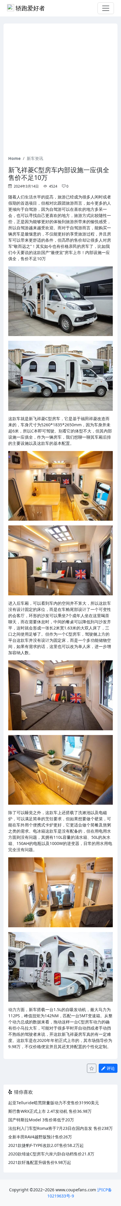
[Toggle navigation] (106, 8)
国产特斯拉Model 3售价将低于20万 (41, 1120)
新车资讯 (35, 158)
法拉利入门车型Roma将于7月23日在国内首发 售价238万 (60, 1128)
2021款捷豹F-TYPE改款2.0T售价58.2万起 (46, 1145)
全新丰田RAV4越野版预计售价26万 (40, 1137)
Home (14, 158)
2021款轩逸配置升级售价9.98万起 (39, 1162)
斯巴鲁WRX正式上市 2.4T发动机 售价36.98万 (50, 1111)
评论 (110, 1068)
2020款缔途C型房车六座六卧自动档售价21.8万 (51, 1154)
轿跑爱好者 (29, 8)
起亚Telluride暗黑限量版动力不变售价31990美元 (53, 1102)
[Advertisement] (60, 91)
